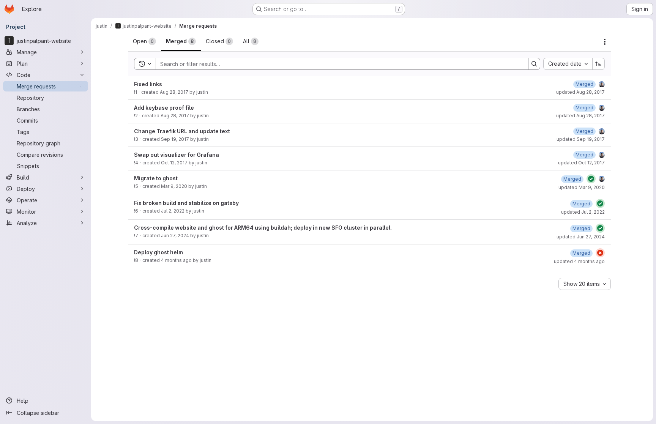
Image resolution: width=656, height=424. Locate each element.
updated (580, 92)
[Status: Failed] (600, 252)
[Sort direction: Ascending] (599, 64)
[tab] (144, 41)
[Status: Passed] (591, 178)
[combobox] (567, 64)
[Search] (534, 64)
